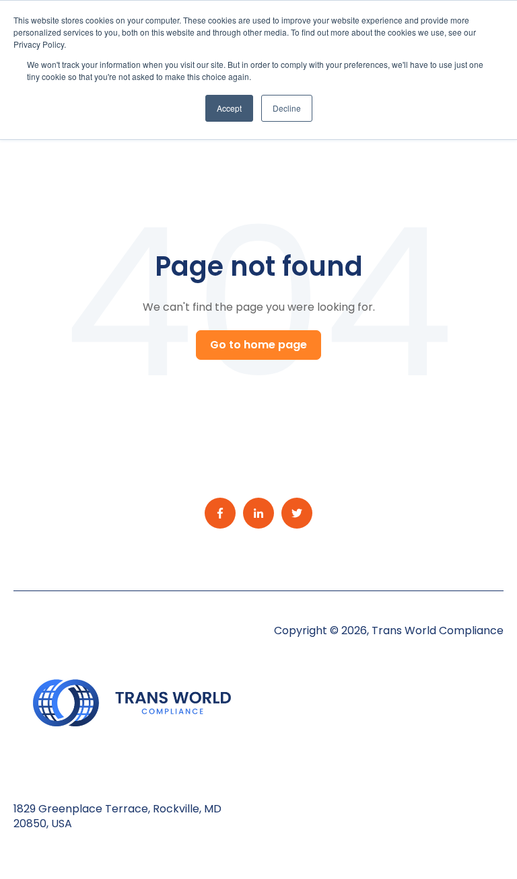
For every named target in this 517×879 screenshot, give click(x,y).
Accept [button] (229, 108)
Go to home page (258, 344)
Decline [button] (287, 108)
